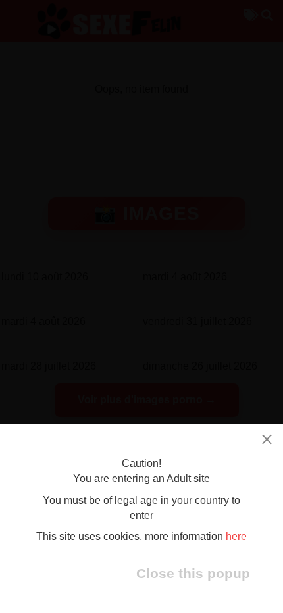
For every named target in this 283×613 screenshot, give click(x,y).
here (236, 536)
